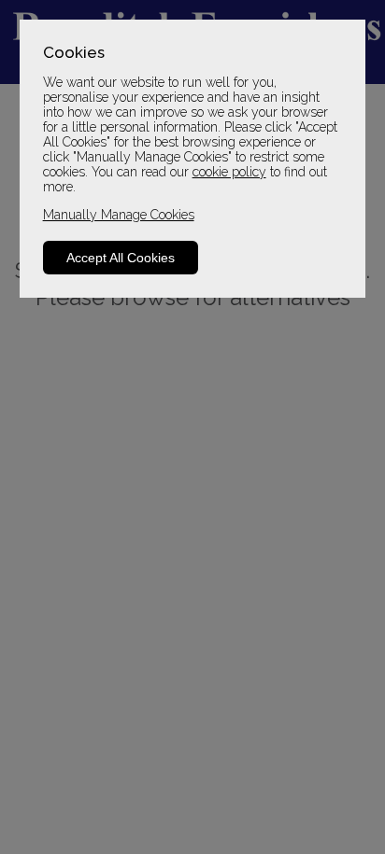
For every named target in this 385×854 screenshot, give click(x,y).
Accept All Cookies (120, 257)
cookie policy (229, 171)
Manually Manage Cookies (118, 214)
